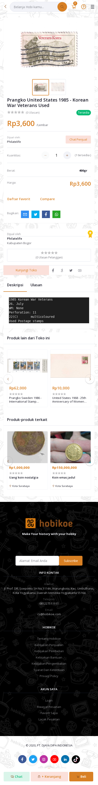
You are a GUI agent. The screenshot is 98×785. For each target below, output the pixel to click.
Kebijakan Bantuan (49, 657)
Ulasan (36, 284)
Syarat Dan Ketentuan (49, 670)
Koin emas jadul (63, 477)
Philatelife (14, 142)
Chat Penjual (78, 139)
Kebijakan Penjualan (49, 645)
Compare (47, 199)
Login (49, 700)
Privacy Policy (49, 676)
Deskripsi (15, 284)
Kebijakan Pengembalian (49, 663)
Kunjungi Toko (26, 270)
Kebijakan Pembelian (49, 651)
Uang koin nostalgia (23, 477)
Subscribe (71, 561)
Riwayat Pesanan (49, 707)
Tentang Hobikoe (49, 639)
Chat (18, 776)
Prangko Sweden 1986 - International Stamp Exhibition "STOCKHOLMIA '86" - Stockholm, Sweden (27, 399)
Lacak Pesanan (49, 719)
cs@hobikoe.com (49, 614)
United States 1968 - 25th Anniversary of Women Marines (69, 399)
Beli (83, 776)
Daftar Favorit (18, 199)
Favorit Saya (49, 713)
